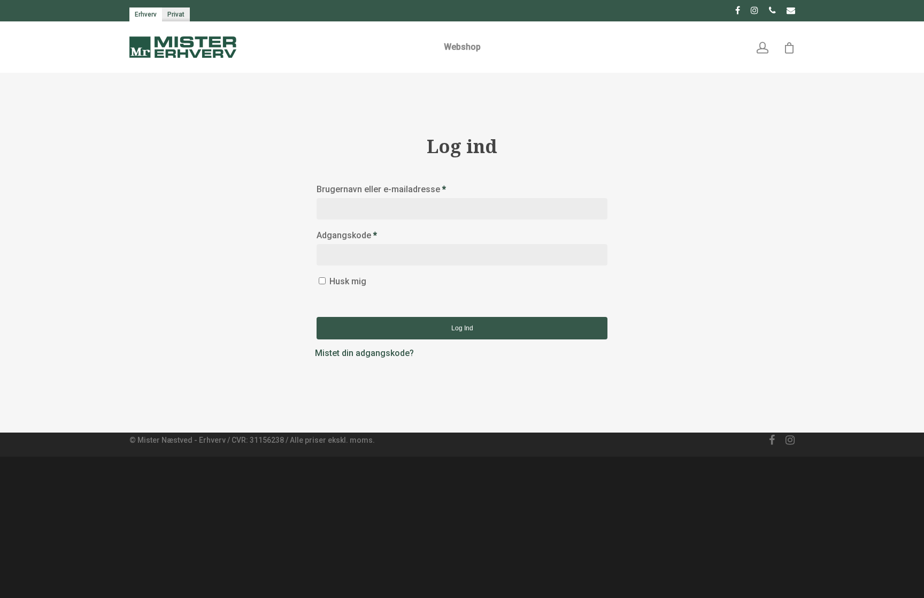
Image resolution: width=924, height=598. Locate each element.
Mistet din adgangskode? (364, 353)
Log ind (462, 328)
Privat (175, 14)
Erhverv (146, 14)
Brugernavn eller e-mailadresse (381, 189)
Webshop (462, 47)
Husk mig (347, 281)
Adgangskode (347, 235)
